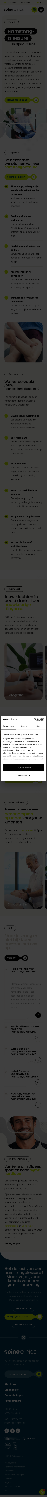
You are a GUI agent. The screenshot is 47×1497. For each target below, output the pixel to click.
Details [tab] (24, 726)
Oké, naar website (23, 768)
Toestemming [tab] (8, 726)
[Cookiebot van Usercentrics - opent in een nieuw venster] (33, 719)
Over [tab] (39, 726)
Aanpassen (22, 775)
